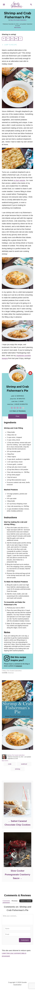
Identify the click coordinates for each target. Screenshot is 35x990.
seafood (24, 764)
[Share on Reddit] (20, 39)
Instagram (18, 666)
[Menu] (4, 4)
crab (9, 764)
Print (17, 416)
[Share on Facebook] (8, 39)
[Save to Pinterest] (4, 39)
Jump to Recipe (10, 45)
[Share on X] (12, 39)
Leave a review (26, 901)
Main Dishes (17, 27)
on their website (19, 180)
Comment (25, 940)
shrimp (17, 769)
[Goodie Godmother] (17, 4)
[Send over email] (16, 39)
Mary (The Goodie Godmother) (18, 20)
